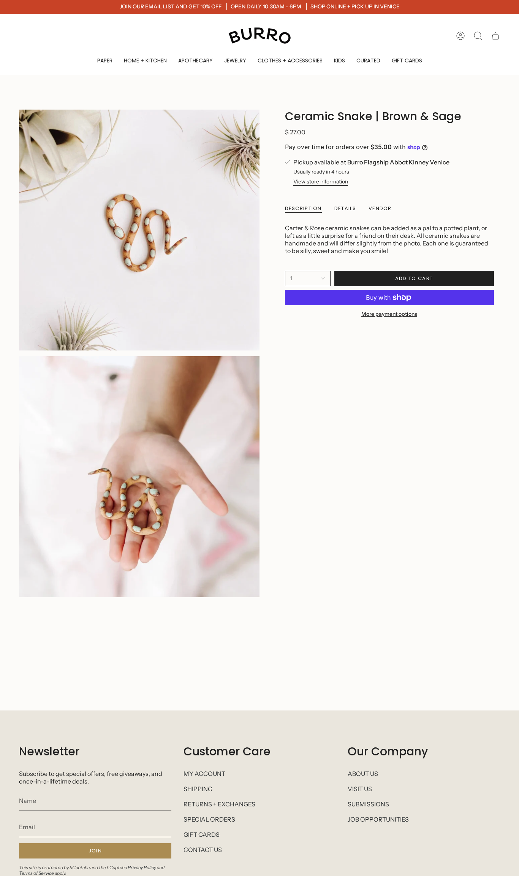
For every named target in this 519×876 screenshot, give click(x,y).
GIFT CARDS (202, 834)
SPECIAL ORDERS (209, 819)
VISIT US (360, 789)
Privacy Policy (142, 867)
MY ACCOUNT (204, 773)
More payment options (389, 314)
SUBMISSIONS (368, 804)
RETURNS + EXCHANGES (219, 804)
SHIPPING (198, 789)
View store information (320, 181)
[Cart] (495, 35)
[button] (105, 61)
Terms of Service (36, 873)
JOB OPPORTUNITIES (378, 819)
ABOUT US (363, 773)
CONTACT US (203, 850)
